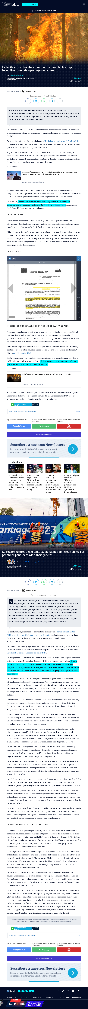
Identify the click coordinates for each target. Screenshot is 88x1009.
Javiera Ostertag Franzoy (27, 562)
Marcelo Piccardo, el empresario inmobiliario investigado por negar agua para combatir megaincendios (49, 173)
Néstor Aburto (42, 562)
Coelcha (47, 205)
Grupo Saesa (60, 205)
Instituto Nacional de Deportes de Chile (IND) (26, 653)
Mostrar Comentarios (44, 434)
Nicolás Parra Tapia (16, 75)
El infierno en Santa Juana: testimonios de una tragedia (46, 374)
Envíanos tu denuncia (45, 11)
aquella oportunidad (22, 353)
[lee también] (14, 175)
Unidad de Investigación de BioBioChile (62, 141)
